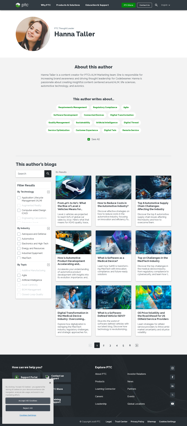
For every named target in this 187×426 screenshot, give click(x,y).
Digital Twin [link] (110, 130)
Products (99, 381)
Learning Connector (105, 389)
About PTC (101, 374)
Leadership (101, 404)
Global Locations (136, 404)
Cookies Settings (167, 422)
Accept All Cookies (28, 401)
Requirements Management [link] (72, 107)
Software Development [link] (66, 115)
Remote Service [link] (131, 130)
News (130, 381)
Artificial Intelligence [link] (107, 122)
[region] (28, 401)
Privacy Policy (137, 422)
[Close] (50, 383)
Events (131, 396)
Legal (109, 422)
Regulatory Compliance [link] (105, 107)
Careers (99, 396)
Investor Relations (136, 374)
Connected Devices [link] (94, 115)
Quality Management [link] (59, 122)
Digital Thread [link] (131, 122)
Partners (131, 389)
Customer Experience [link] (87, 130)
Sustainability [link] (83, 122)
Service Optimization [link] (59, 130)
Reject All (28, 408)
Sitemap (151, 422)
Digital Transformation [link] (122, 115)
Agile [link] (126, 107)
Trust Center (121, 422)
